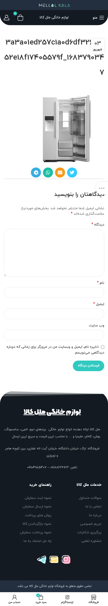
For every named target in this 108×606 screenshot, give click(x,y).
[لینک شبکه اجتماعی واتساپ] (48, 172)
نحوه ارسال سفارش (37, 506)
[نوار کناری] (101, 188)
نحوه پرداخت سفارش (35, 532)
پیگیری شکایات (89, 532)
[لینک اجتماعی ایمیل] (60, 172)
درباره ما (95, 515)
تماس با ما (93, 506)
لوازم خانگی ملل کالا (52, 412)
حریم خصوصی (90, 524)
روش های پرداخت (38, 515)
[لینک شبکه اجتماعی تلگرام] (36, 172)
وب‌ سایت (96, 325)
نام (100, 283)
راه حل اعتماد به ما (37, 541)
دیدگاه (97, 224)
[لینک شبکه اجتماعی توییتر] (72, 172)
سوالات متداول (90, 498)
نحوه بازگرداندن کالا (36, 524)
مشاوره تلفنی (91, 541)
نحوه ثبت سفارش (38, 498)
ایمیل (98, 304)
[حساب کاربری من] (6, 18)
